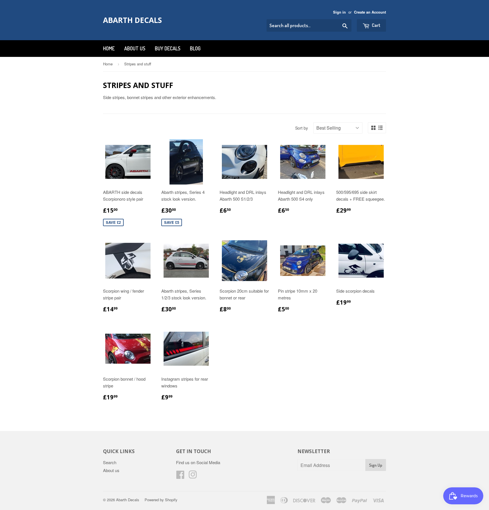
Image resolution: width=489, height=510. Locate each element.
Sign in (339, 12)
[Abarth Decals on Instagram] (192, 476)
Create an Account (370, 12)
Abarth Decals (132, 20)
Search (109, 462)
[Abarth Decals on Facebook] (180, 476)
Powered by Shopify (161, 499)
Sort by (301, 128)
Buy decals (167, 48)
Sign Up (375, 465)
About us (134, 48)
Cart (375, 25)
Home (109, 48)
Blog (195, 48)
